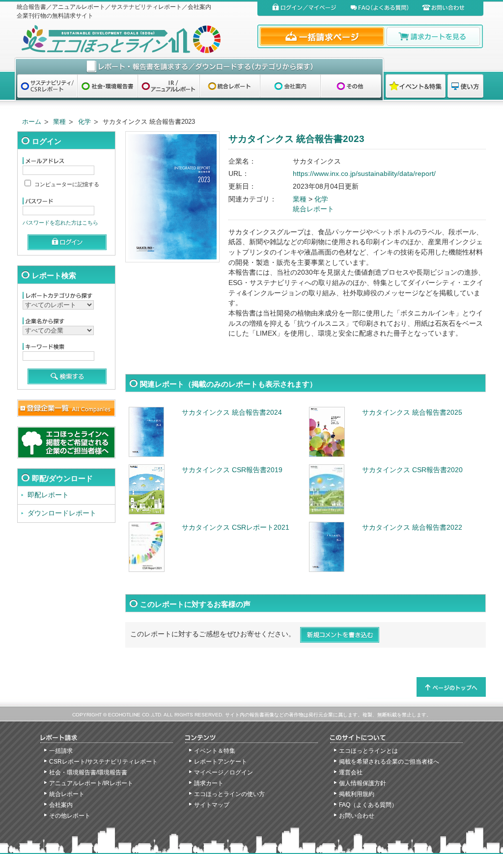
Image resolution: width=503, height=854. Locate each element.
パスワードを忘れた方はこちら (60, 223)
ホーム (31, 121)
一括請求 (61, 750)
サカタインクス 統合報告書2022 (412, 527)
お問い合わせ (356, 815)
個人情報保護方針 (362, 783)
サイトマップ (211, 804)
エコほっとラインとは (368, 750)
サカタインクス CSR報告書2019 (232, 470)
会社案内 (61, 804)
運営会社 (351, 772)
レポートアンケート (220, 761)
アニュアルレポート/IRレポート (91, 783)
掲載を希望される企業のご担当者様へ (389, 761)
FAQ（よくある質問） (368, 804)
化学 (84, 121)
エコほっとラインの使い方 (229, 794)
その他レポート (69, 815)
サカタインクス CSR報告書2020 (412, 470)
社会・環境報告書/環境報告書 (88, 772)
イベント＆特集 (214, 750)
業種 (59, 121)
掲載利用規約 (356, 794)
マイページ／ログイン (223, 772)
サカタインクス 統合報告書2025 (412, 412)
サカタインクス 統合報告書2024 (232, 412)
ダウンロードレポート (62, 513)
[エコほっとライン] (135, 39)
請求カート (209, 783)
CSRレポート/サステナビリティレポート (103, 761)
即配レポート (48, 495)
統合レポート (313, 209)
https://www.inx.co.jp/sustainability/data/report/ (364, 173)
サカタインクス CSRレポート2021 (235, 527)
